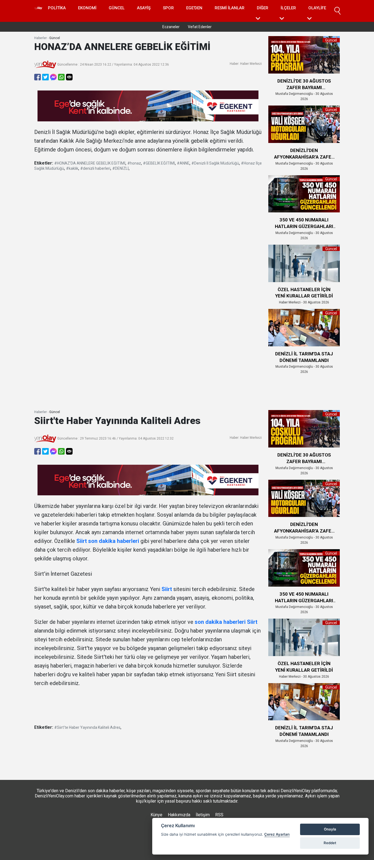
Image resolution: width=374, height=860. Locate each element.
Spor (168, 7)
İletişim (203, 814)
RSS (219, 814)
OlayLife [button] (317, 7)
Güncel (117, 7)
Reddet (330, 843)
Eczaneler (171, 27)
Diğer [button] (262, 7)
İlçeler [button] (288, 7)
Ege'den (194, 7)
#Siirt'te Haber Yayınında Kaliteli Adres (87, 727)
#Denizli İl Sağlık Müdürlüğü (215, 163)
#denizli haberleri (95, 168)
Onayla (330, 829)
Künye (156, 814)
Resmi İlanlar (229, 7)
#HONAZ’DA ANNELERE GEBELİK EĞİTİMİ (89, 163)
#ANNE (183, 163)
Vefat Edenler (200, 27)
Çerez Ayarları (277, 834)
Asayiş (144, 7)
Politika (57, 7)
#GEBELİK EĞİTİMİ (159, 163)
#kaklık (72, 168)
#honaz (134, 163)
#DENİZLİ (120, 168)
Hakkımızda (179, 814)
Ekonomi (87, 7)
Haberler (40, 38)
